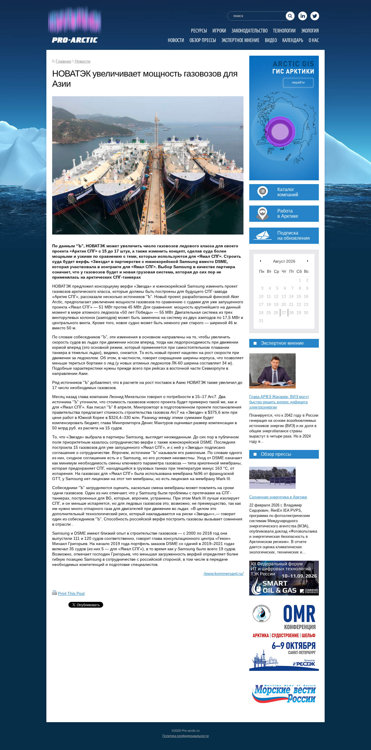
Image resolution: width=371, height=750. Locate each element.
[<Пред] (260, 260)
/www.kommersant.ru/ (223, 573)
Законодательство (250, 30)
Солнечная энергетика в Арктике (278, 497)
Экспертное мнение (240, 40)
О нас (314, 40)
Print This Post (71, 593)
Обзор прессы (203, 40)
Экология (310, 30)
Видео (271, 40)
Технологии (284, 30)
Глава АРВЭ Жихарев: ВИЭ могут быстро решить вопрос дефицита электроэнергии (279, 402)
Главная (63, 61)
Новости (176, 40)
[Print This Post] (54, 593)
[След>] (307, 260)
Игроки (219, 30)
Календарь (292, 40)
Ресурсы (199, 30)
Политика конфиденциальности (185, 736)
